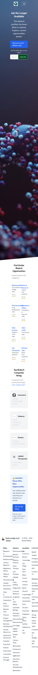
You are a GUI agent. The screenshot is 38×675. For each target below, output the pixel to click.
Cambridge (26, 560)
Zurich (24, 578)
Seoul (24, 621)
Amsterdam (26, 601)
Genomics (16, 652)
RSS (33, 568)
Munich (25, 591)
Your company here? (18, 385)
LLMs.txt (35, 647)
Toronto (25, 607)
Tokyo (24, 617)
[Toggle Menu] (24, 4)
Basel (24, 575)
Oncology (16, 625)
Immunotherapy (18, 619)
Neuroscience (17, 622)
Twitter (34, 555)
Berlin (24, 588)
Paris (24, 604)
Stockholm (26, 598)
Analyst (6, 647)
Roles (5, 548)
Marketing (7, 589)
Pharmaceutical (18, 551)
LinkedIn (35, 562)
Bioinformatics (8, 559)
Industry (16, 548)
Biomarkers (17, 646)
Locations (25, 548)
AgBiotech (16, 656)
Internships (7, 651)
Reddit (34, 552)
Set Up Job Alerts (19, 508)
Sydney (24, 624)
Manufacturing (8, 580)
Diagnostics (17, 588)
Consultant (7, 654)
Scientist (6, 641)
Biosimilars (16, 670)
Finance (6, 615)
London (25, 581)
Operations (7, 600)
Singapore (25, 614)
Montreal (25, 611)
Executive (6, 644)
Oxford (24, 585)
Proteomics (17, 649)
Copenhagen (26, 594)
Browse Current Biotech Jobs (18, 44)
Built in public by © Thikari (12, 539)
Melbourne (26, 627)
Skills (33, 626)
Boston (24, 557)
